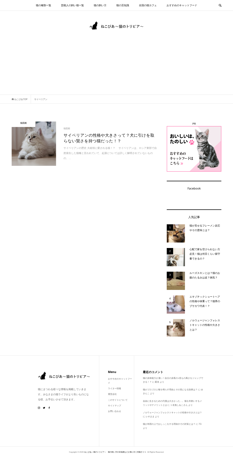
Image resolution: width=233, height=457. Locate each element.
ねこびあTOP (20, 99)
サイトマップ (114, 405)
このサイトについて (118, 400)
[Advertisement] (116, 67)
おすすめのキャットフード (182, 5)
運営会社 (112, 394)
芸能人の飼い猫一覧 (72, 5)
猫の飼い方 (100, 5)
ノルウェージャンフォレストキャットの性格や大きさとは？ (172, 412)
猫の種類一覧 (43, 5)
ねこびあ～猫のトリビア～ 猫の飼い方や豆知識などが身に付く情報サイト (115, 452)
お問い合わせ (114, 411)
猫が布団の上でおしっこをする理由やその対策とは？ (169, 424)
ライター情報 (114, 388)
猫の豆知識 (122, 5)
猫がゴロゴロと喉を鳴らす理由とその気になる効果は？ (170, 389)
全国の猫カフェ (148, 5)
